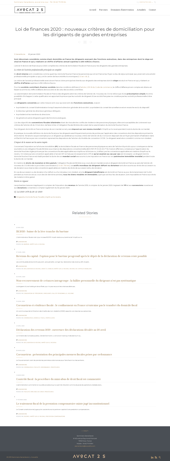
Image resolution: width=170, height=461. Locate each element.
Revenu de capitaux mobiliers (80, 269)
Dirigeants (20, 197)
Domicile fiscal (31, 197)
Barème (26, 244)
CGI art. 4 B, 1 (83, 76)
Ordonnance (45, 367)
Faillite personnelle (59, 293)
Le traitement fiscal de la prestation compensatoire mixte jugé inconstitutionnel (62, 403)
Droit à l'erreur (47, 269)
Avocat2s (34, 457)
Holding (71, 293)
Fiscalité (41, 197)
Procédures (55, 367)
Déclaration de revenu (32, 269)
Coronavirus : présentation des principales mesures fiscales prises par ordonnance (64, 354)
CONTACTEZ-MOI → (145, 2)
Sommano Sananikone (20, 457)
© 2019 (9, 457)
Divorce (26, 416)
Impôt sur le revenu (53, 197)
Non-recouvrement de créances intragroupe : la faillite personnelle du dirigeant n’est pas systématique (76, 280)
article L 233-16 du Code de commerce (96, 87)
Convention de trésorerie (33, 293)
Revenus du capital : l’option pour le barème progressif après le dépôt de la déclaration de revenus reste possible (81, 256)
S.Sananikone (19, 54)
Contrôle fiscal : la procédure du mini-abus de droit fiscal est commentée (58, 379)
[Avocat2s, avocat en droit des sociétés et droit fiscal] (30, 9)
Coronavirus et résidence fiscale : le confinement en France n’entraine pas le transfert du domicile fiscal (76, 305)
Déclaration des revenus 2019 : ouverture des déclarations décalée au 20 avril (61, 330)
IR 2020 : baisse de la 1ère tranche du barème (42, 231)
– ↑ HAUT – (85, 431)
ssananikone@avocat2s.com (85, 446)
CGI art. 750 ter (63, 165)
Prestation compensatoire (55, 416)
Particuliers (50, 318)
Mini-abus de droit (37, 392)
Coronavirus (28, 318)
